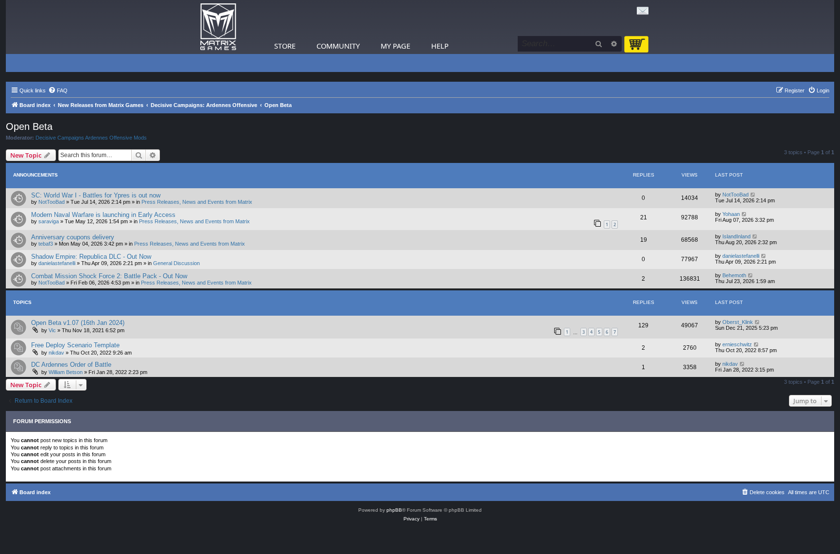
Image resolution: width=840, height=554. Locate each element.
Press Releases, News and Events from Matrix (196, 202)
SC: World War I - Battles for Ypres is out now (95, 195)
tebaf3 (45, 244)
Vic (52, 330)
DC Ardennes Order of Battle (71, 364)
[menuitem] (58, 90)
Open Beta (29, 126)
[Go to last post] (753, 194)
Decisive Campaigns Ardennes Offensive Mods (91, 138)
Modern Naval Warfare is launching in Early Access (103, 214)
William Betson (66, 372)
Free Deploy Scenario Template (75, 345)
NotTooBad (51, 202)
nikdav (56, 353)
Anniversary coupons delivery (72, 237)
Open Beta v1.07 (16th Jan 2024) (77, 322)
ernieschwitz (737, 344)
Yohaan (731, 214)
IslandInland (736, 236)
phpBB (394, 510)
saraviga (48, 221)
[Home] (218, 27)
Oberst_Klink (737, 322)
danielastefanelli (56, 263)
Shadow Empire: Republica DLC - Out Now (91, 256)
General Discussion (176, 263)
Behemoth (734, 275)
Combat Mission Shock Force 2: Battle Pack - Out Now (109, 276)
